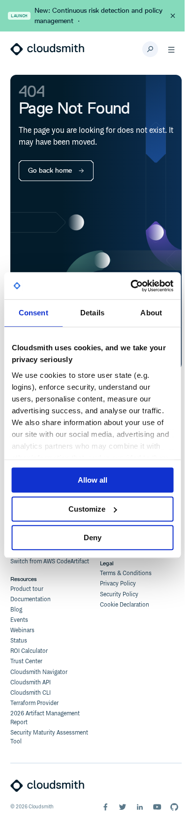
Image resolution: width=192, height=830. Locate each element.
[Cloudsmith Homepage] (47, 49)
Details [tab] (92, 312)
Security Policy (119, 594)
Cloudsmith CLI (30, 693)
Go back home (50, 170)
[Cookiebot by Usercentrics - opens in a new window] (131, 285)
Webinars (22, 630)
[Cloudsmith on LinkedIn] (140, 807)
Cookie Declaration (124, 605)
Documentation (30, 599)
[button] (171, 49)
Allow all (92, 480)
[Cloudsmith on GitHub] (174, 807)
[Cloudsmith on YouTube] (157, 807)
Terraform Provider (34, 703)
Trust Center (26, 661)
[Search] (150, 49)
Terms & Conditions (126, 573)
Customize (86, 509)
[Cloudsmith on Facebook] (105, 807)
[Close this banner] (173, 15)
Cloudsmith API (30, 682)
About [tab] (151, 312)
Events (19, 620)
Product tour (26, 589)
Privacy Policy (118, 583)
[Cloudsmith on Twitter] (122, 807)
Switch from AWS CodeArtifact (49, 561)
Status (18, 641)
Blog (16, 610)
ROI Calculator (29, 651)
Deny (92, 537)
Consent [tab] (33, 312)
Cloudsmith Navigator (38, 672)
